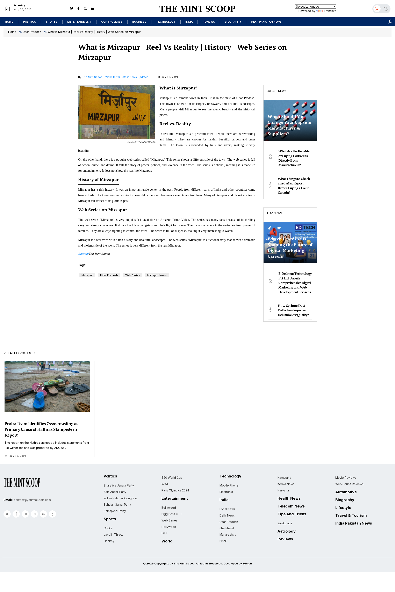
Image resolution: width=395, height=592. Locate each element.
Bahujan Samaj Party (117, 504)
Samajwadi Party (115, 511)
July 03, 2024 (169, 77)
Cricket (108, 528)
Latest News (277, 91)
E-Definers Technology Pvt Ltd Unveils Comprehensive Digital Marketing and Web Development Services (295, 282)
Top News (274, 213)
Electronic (226, 492)
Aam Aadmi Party (115, 492)
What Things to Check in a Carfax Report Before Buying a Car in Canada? (294, 186)
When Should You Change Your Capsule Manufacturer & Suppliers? (289, 125)
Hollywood (168, 526)
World (167, 541)
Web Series (132, 275)
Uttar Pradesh (32, 32)
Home (9, 21)
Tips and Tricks (292, 514)
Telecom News (291, 506)
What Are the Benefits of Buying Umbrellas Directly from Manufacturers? (293, 158)
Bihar (223, 541)
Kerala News (286, 484)
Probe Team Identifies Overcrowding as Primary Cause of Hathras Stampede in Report (41, 429)
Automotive (346, 492)
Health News (289, 498)
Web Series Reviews (349, 484)
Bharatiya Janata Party (119, 485)
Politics (29, 21)
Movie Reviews (345, 477)
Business (139, 21)
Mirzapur (87, 275)
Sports (51, 21)
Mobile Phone (229, 485)
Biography (233, 21)
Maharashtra (228, 534)
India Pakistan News (266, 21)
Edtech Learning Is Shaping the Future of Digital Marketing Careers (290, 247)
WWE (165, 484)
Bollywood (168, 507)
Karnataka (284, 477)
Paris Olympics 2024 (175, 490)
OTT (164, 533)
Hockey (109, 541)
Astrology (287, 531)
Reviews (209, 21)
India (189, 21)
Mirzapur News (157, 275)
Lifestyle (343, 508)
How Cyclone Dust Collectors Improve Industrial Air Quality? (293, 310)
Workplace (285, 523)
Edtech (247, 563)
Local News (227, 509)
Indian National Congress (120, 498)
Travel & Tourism (351, 515)
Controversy (111, 21)
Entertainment (79, 21)
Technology (165, 21)
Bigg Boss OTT (171, 514)
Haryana (283, 490)
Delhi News (227, 515)
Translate (330, 11)
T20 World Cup (171, 477)
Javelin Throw (113, 534)
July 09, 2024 (17, 456)
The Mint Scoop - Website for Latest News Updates (115, 77)
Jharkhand (227, 528)
